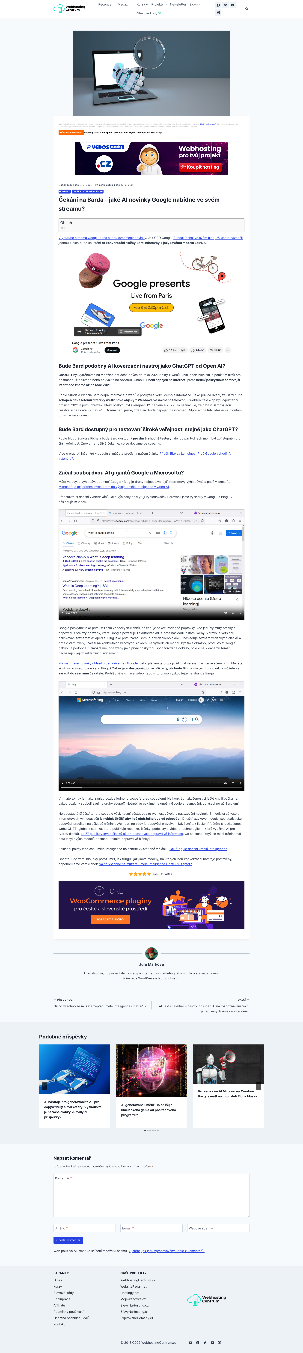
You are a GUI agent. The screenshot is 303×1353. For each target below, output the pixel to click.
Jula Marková (151, 964)
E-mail (128, 1228)
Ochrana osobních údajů (71, 1318)
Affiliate (59, 1305)
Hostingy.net (129, 1293)
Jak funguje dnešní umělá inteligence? (198, 849)
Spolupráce (61, 1299)
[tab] (145, 1130)
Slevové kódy (147, 13)
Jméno (61, 1228)
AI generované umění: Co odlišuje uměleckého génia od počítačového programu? (148, 1110)
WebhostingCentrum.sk (137, 1280)
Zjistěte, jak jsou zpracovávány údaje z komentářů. (167, 1251)
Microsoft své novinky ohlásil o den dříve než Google (98, 663)
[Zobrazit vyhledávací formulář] (247, 9)
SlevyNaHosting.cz (134, 1305)
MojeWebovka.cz (133, 1299)
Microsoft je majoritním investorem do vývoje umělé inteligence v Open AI (114, 487)
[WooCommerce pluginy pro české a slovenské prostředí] (151, 905)
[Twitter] (225, 5)
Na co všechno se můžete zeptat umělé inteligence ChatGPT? (99, 1003)
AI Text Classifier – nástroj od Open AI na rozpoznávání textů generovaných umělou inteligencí (204, 1005)
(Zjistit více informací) (208, 124)
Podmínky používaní (68, 1312)
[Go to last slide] (44, 1086)
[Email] (212, 1342)
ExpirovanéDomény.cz (137, 1318)
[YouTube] (233, 5)
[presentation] (74, 1069)
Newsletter (178, 4)
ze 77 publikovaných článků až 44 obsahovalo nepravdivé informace (132, 834)
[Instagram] (218, 12)
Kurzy (57, 1286)
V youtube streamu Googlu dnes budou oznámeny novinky (102, 238)
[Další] (258, 1086)
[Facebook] (218, 5)
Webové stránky (201, 1228)
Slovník (194, 4)
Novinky (64, 191)
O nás (57, 1280)
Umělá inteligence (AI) (88, 191)
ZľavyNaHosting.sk (134, 1312)
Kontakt (59, 1324)
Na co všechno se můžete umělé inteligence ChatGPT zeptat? (145, 864)
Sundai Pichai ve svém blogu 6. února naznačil (208, 238)
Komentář (63, 1178)
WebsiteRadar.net (133, 1286)
